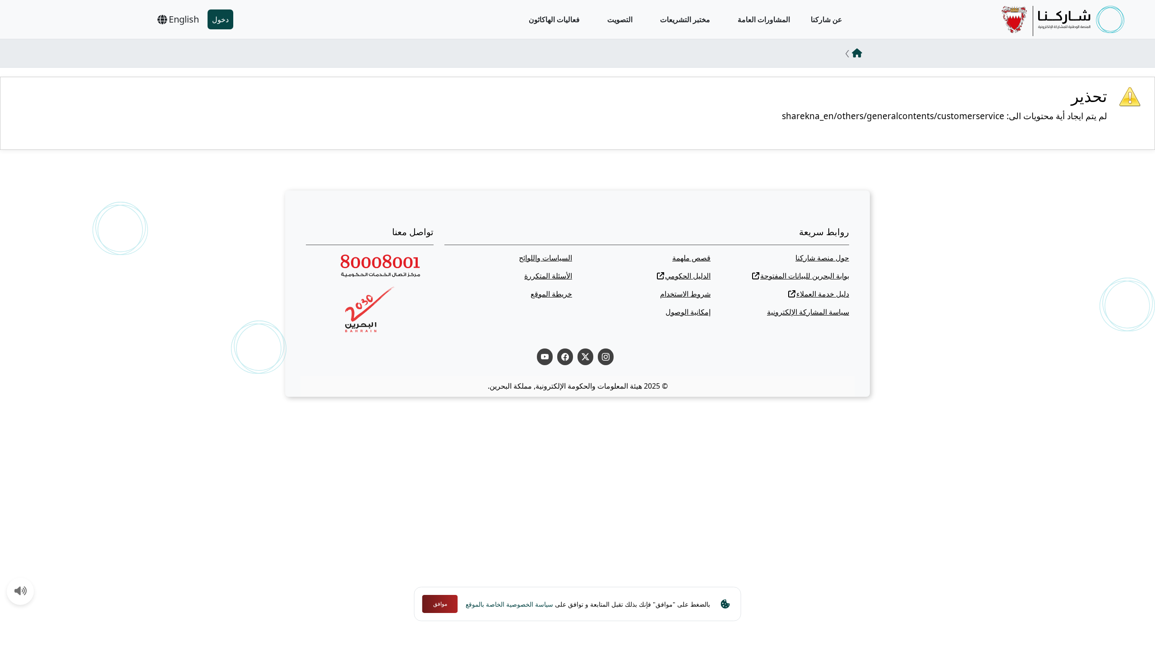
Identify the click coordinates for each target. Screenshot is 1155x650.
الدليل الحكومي (688, 276)
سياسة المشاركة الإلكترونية (808, 312)
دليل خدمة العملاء (822, 294)
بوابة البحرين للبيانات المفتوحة (804, 276)
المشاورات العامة (764, 19)
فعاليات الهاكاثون (554, 19)
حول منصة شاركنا (822, 258)
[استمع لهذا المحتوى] (20, 592)
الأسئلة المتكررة (548, 276)
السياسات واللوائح (545, 258)
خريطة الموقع (551, 294)
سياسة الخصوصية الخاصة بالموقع (509, 604)
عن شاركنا (826, 19)
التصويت (620, 19)
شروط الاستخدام (685, 294)
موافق (440, 604)
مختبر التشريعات (685, 19)
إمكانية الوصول (688, 312)
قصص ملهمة (691, 258)
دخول (220, 19)
